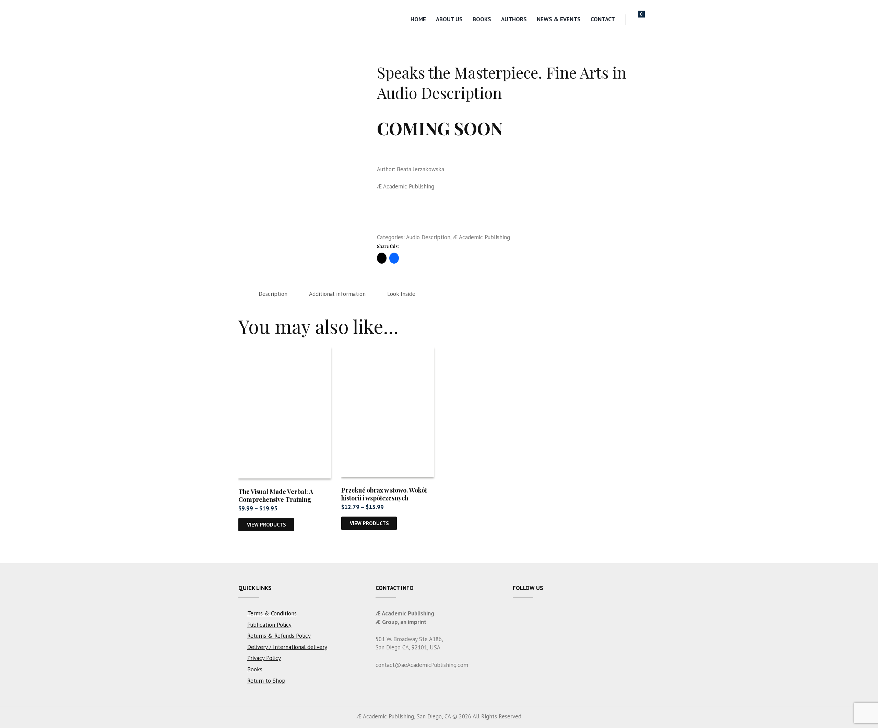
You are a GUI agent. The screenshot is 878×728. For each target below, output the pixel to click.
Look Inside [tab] (401, 294)
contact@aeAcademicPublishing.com (422, 665)
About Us (449, 19)
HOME (418, 19)
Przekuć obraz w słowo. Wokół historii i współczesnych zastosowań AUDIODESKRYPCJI (387, 498)
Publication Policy (269, 624)
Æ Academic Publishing (405, 186)
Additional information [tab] (337, 294)
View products (266, 524)
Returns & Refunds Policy (279, 635)
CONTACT (603, 19)
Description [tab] (273, 294)
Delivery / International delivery (287, 647)
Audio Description (428, 237)
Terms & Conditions (272, 613)
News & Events (559, 19)
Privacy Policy (264, 658)
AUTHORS (514, 19)
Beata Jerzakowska (420, 169)
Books (482, 19)
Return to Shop (266, 680)
